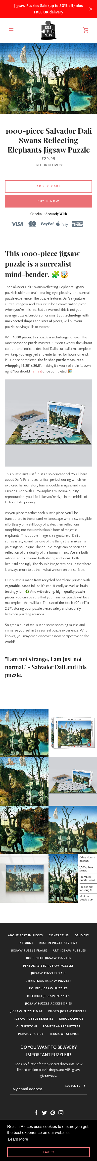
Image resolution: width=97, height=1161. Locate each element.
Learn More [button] (18, 1139)
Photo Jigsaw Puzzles (67, 1011)
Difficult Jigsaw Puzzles (48, 996)
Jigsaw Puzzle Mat (26, 1011)
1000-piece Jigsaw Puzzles (48, 958)
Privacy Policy (31, 1034)
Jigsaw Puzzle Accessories (48, 1003)
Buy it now (48, 201)
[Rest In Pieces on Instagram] (60, 1113)
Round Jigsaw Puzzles (48, 988)
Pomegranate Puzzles (62, 1026)
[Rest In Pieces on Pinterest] (52, 1113)
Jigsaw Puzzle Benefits (33, 1018)
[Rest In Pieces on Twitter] (44, 1113)
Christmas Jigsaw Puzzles (49, 981)
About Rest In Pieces (25, 935)
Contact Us (59, 935)
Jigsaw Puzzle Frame (29, 950)
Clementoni (26, 1026)
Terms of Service (64, 1034)
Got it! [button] (48, 1152)
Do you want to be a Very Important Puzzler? (48, 1051)
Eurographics (71, 1018)
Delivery (82, 935)
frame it (36, 371)
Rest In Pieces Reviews (58, 943)
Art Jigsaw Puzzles (69, 950)
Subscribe (72, 1086)
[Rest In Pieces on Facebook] (36, 1113)
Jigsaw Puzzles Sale (48, 973)
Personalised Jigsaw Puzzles (48, 965)
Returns (26, 943)
